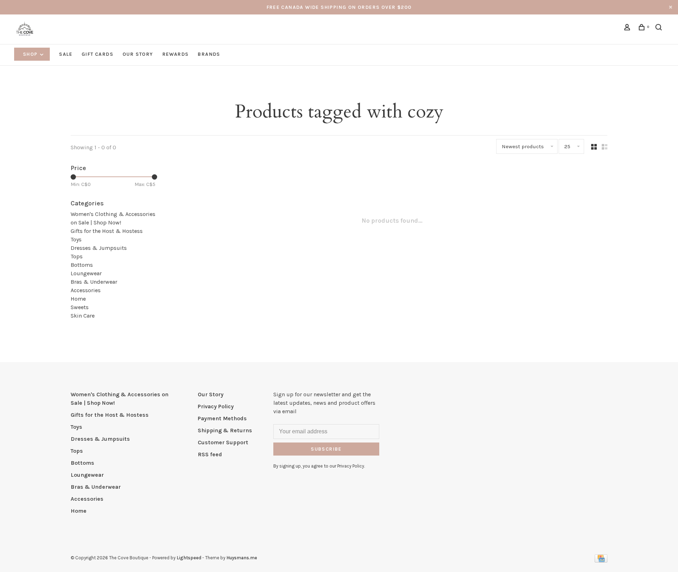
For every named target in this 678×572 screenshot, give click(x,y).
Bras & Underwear (94, 281)
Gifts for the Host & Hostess (107, 231)
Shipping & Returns (225, 430)
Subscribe (326, 449)
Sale (65, 54)
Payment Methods (222, 418)
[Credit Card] (601, 560)
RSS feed (210, 454)
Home (78, 298)
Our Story (138, 54)
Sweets (80, 307)
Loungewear (86, 273)
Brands (209, 54)
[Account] (628, 28)
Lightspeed (189, 557)
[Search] (659, 28)
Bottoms (82, 264)
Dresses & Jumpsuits (99, 248)
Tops (77, 256)
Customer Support (223, 442)
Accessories (86, 290)
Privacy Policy (216, 406)
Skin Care (83, 315)
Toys (76, 239)
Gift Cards (97, 54)
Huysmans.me (241, 557)
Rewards (175, 54)
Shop (31, 54)
